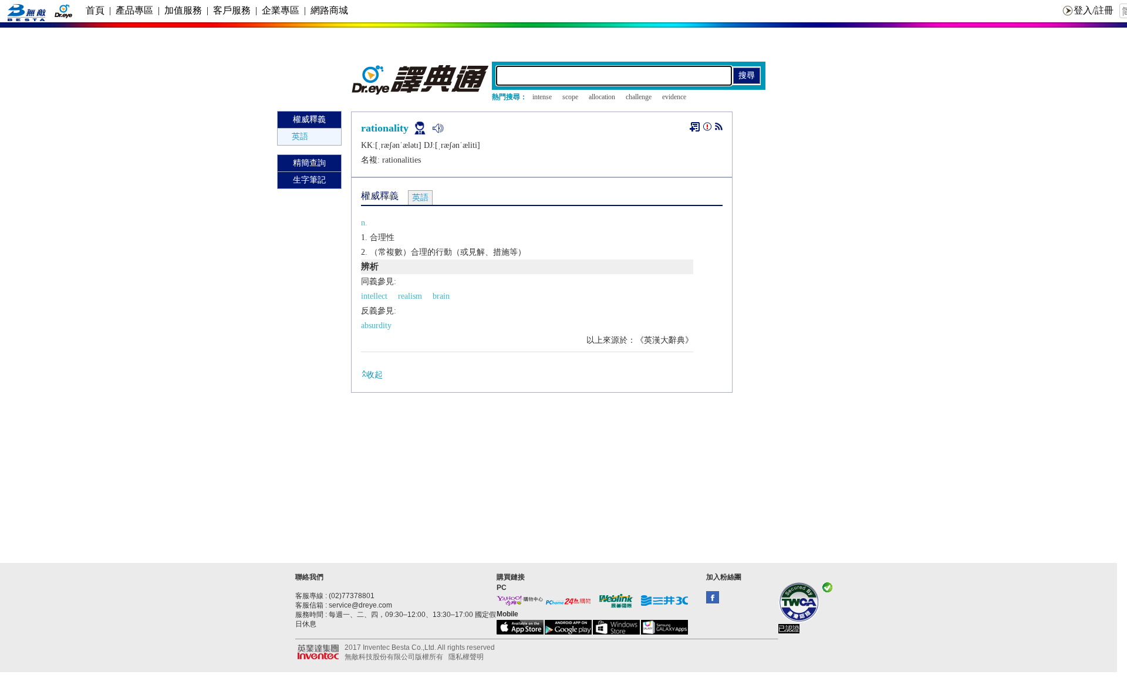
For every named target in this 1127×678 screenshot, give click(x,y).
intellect (374, 296)
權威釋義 (309, 119)
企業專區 (280, 10)
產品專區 (134, 10)
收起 (374, 374)
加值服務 (183, 10)
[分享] (719, 128)
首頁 (95, 10)
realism (410, 296)
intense (542, 97)
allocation (602, 97)
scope (570, 97)
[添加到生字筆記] (695, 127)
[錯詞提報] (707, 128)
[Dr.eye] (421, 91)
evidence (674, 97)
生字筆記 (309, 180)
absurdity (376, 325)
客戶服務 (231, 10)
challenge (639, 97)
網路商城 (329, 10)
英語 (300, 136)
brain (441, 296)
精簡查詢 (309, 162)
